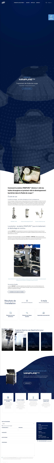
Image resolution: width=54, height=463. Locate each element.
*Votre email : (20, 427)
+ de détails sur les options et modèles (16, 291)
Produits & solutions (19, 2)
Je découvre (27, 383)
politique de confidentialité (12, 457)
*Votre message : (4, 442)
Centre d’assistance (51, 18)
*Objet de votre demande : (6, 421)
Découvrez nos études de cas (30, 380)
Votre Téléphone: (4, 437)
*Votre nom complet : (5, 427)
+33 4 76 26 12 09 (41, 432)
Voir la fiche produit (27, 88)
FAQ (11, 425)
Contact (38, 2)
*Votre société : (4, 432)
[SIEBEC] (3, 3)
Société (28, 2)
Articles (33, 2)
